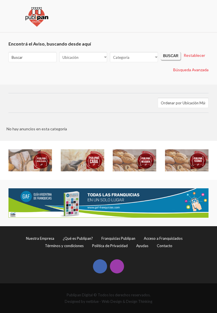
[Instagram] (117, 266)
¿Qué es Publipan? (78, 238)
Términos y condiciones (64, 245)
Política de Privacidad (110, 245)
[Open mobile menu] (205, 10)
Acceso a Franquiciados (163, 238)
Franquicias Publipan (118, 238)
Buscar (170, 56)
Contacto (164, 245)
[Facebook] (100, 266)
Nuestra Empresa (40, 238)
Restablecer (194, 55)
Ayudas (142, 245)
